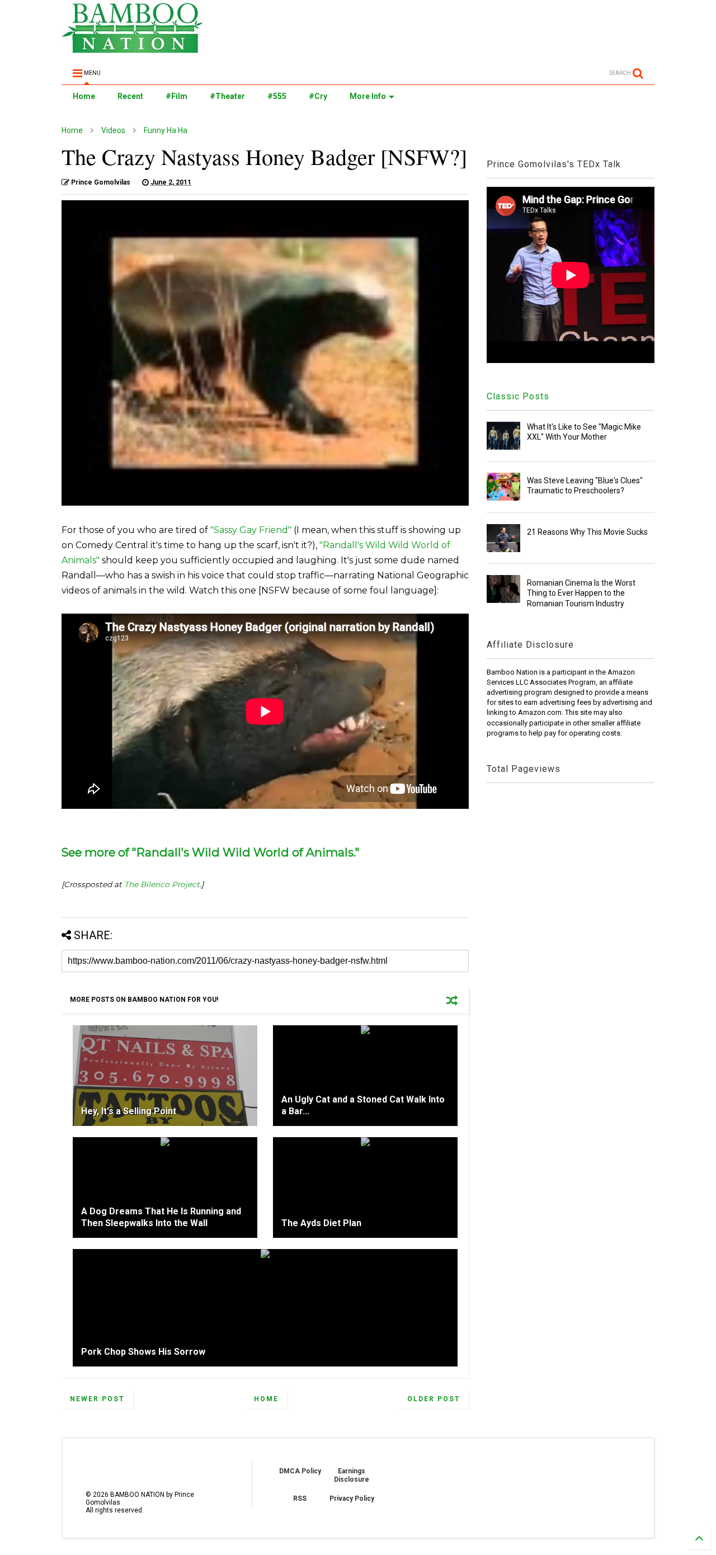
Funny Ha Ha (165, 130)
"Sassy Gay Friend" (250, 530)
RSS (300, 1498)
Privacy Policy (351, 1498)
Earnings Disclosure (351, 1475)
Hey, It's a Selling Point (128, 1111)
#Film (176, 96)
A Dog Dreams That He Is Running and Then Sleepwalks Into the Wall (161, 1217)
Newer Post (97, 1399)
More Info (368, 96)
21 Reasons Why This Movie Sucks (587, 531)
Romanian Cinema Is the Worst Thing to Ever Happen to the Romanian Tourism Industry (581, 592)
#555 (276, 96)
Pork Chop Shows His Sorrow (143, 1351)
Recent (130, 96)
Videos (113, 130)
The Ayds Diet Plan (321, 1223)
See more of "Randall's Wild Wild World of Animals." (211, 852)
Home (84, 96)
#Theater (227, 96)
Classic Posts (518, 396)
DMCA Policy (300, 1471)
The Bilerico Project (162, 884)
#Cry (318, 96)
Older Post (433, 1399)
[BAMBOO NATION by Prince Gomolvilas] (132, 48)
